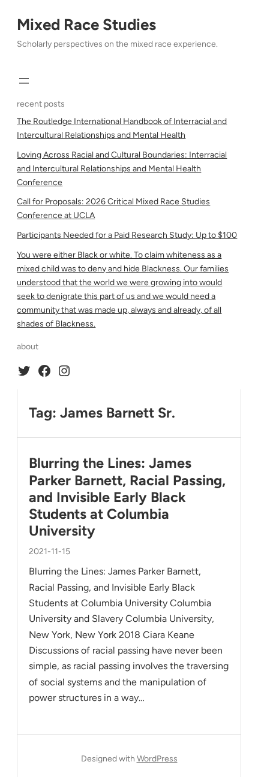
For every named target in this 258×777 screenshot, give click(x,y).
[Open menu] (24, 81)
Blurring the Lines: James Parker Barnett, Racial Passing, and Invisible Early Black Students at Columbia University (127, 497)
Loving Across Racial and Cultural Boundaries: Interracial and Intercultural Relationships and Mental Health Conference (122, 169)
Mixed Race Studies (86, 24)
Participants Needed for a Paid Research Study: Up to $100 (127, 235)
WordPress (157, 759)
